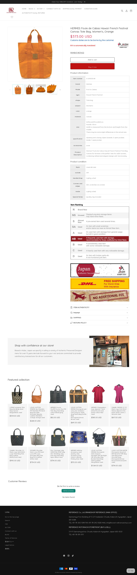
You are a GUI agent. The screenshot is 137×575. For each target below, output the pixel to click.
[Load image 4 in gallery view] (52, 89)
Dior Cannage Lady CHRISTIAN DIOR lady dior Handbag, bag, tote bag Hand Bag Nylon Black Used (58, 454)
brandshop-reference (65, 572)
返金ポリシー (9, 541)
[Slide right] (60, 89)
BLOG (7, 534)
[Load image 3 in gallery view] (41, 89)
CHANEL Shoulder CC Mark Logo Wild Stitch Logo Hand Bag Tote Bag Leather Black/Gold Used (17, 454)
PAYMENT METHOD (77, 53)
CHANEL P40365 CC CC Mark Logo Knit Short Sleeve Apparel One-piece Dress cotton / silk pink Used (119, 411)
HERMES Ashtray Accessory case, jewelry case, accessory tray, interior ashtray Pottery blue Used (77, 455)
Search (7, 520)
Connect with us (11, 531)
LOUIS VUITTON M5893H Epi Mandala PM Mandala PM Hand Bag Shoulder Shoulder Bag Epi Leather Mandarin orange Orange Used (37, 412)
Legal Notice (9, 545)
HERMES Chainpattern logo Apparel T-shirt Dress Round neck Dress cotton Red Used (98, 411)
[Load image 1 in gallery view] (18, 89)
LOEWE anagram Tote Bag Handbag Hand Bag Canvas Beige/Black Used (17, 410)
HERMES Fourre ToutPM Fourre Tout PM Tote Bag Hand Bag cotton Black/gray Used (58, 411)
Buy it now (92, 67)
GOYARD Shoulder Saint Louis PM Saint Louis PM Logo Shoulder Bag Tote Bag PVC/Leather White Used (37, 455)
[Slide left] (10, 89)
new (6, 524)
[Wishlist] (12, 17)
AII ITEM (8, 527)
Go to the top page (12, 517)
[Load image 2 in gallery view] (29, 89)
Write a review (68, 491)
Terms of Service (11, 538)
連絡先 (7, 549)
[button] (32, 9)
